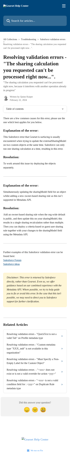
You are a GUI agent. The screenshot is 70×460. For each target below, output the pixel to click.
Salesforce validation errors (52, 39)
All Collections (10, 39)
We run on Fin (37, 450)
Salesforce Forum (12, 260)
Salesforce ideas (11, 264)
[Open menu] (64, 6)
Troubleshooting (28, 39)
